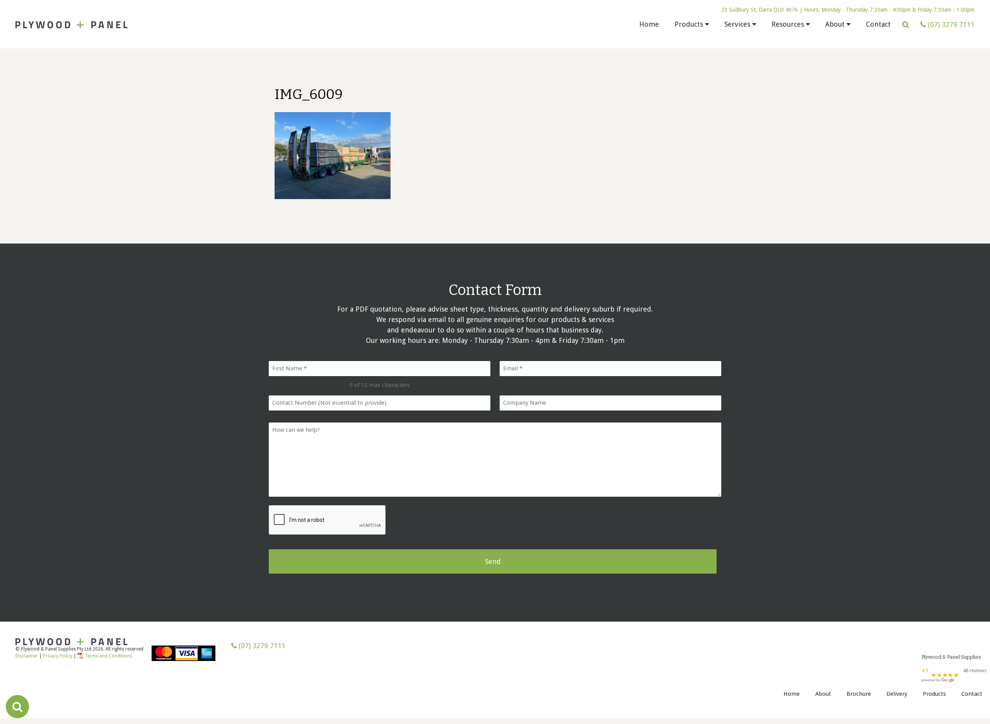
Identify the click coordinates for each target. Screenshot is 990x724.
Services (737, 24)
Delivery (896, 693)
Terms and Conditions (108, 656)
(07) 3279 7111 (261, 646)
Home (649, 24)
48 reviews (975, 670)
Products (688, 24)
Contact (878, 24)
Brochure (859, 693)
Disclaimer (26, 656)
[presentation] (327, 520)
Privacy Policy (58, 656)
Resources (788, 24)
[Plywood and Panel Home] (71, 24)
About (835, 24)
